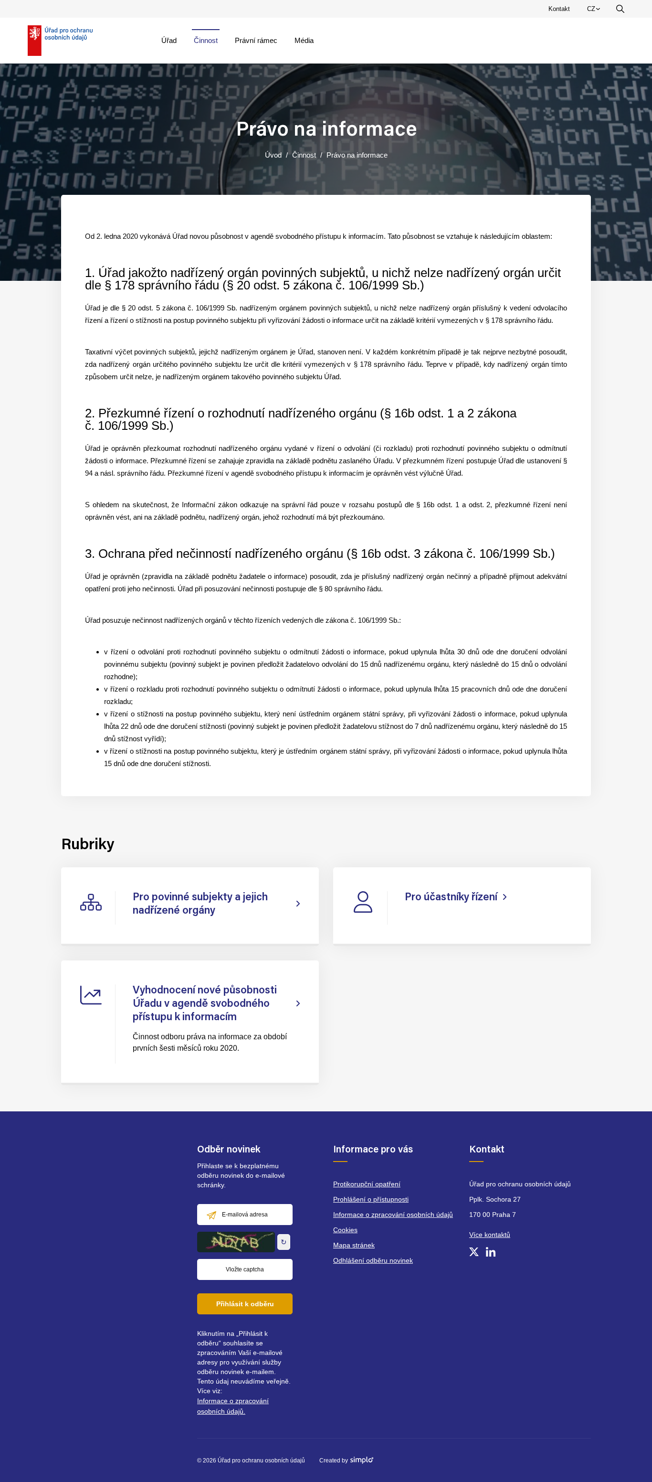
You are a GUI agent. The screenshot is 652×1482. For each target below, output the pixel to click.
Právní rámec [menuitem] (256, 40)
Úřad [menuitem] (169, 40)
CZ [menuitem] (595, 11)
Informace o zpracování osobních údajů (393, 1214)
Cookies (345, 1230)
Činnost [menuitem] (206, 40)
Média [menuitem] (304, 40)
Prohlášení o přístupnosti (371, 1199)
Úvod (273, 155)
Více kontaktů (489, 1234)
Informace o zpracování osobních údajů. (233, 1406)
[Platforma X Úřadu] (474, 1251)
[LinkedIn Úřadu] (490, 1252)
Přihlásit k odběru (245, 1304)
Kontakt (559, 8)
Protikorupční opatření (366, 1184)
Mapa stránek (354, 1245)
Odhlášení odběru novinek (373, 1260)
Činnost (304, 155)
